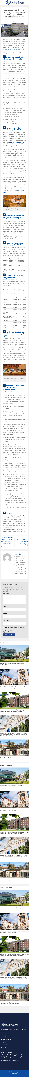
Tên (4, 606)
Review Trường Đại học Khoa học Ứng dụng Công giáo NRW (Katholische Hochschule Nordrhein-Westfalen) (14, 710)
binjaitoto (14, 1073)
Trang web (6, 620)
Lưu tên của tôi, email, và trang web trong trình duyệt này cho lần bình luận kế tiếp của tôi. (14, 630)
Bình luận (6, 593)
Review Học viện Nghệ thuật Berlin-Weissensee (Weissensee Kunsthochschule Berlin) (11, 758)
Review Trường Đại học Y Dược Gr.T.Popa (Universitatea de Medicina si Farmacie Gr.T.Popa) (14, 687)
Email (5, 613)
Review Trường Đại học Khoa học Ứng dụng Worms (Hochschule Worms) (12, 664)
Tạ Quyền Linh (21, 21)
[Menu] (2, 2)
